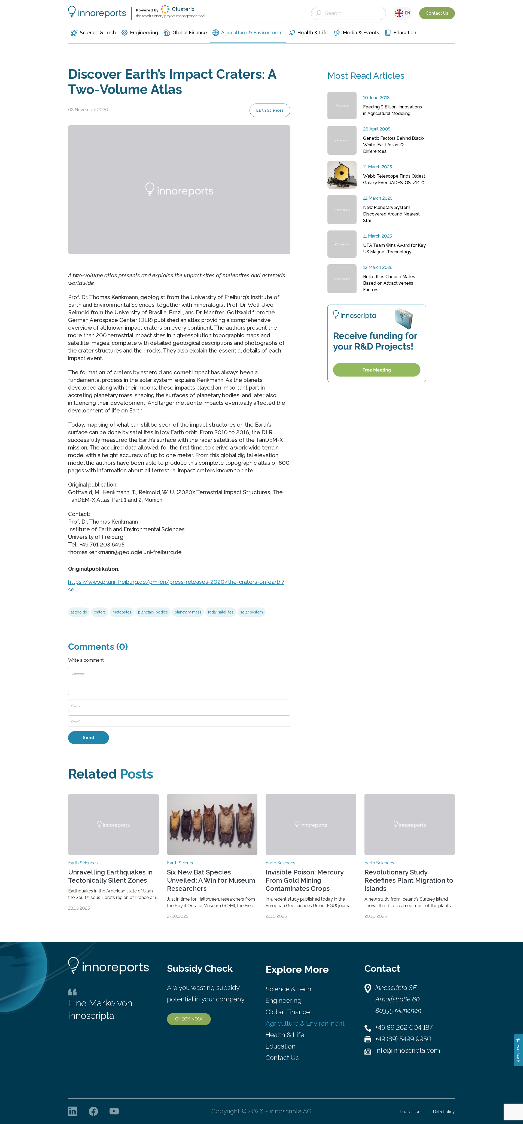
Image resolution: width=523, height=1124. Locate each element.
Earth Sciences (270, 110)
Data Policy (444, 1111)
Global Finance (288, 1012)
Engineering (284, 1000)
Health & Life (285, 1035)
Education (281, 1046)
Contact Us (437, 13)
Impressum (411, 1111)
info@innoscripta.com (407, 1050)
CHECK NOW (189, 1019)
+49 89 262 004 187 (404, 1027)
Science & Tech (288, 989)
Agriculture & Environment (305, 1023)
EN (406, 13)
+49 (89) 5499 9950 (403, 1039)
